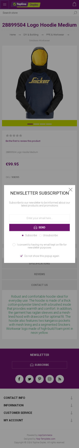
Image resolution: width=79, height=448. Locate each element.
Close (70, 189)
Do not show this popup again (41, 256)
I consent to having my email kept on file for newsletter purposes (42, 246)
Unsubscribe (50, 235)
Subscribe (31, 235)
